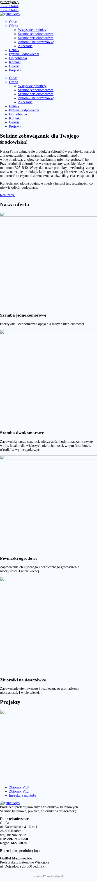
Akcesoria (25, 46)
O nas (13, 22)
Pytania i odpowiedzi (24, 54)
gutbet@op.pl (9, 2)
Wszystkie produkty (32, 30)
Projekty (15, 70)
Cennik (14, 50)
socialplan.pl (55, 876)
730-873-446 (9, 10)
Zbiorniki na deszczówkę (36, 42)
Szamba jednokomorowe (35, 34)
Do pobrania (18, 58)
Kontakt (15, 62)
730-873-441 (9, 6)
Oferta (13, 26)
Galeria (14, 66)
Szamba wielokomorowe (35, 38)
